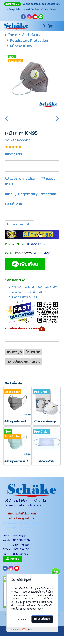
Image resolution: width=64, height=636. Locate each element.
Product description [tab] (19, 224)
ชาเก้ (19, 203)
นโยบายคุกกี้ (21, 619)
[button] (42, 26)
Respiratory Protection (37, 194)
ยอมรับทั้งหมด (42, 619)
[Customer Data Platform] (32, 629)
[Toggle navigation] (59, 26)
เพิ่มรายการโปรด (22, 178)
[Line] (12, 4)
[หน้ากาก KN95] (32, 81)
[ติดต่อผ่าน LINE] (55, 572)
